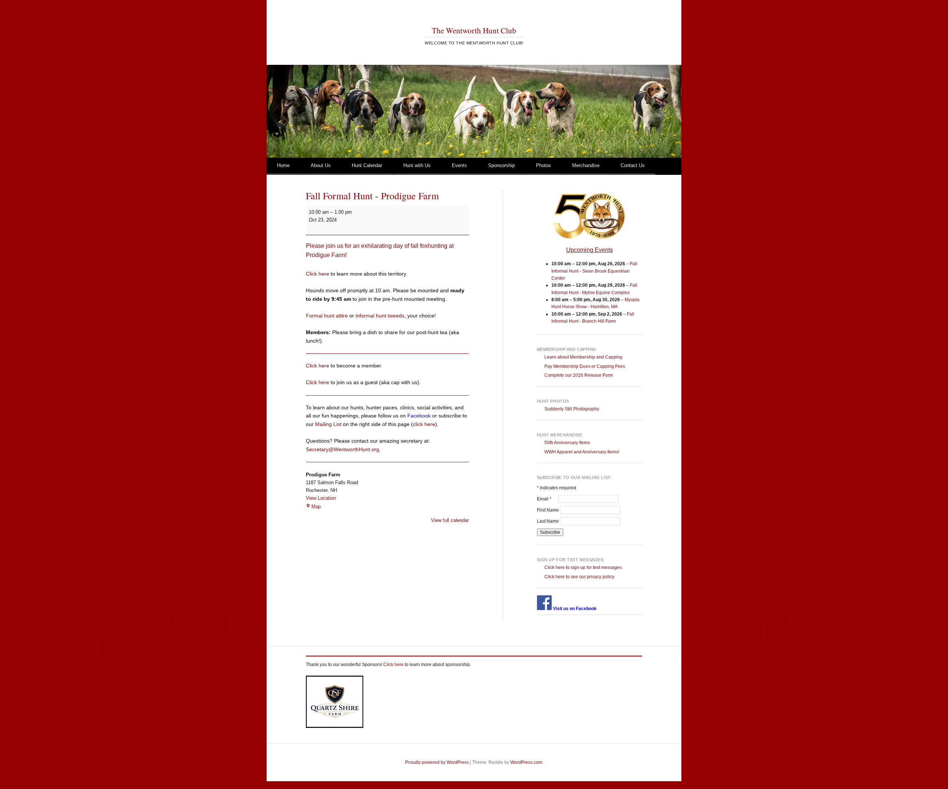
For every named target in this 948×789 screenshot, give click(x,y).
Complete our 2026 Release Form (578, 375)
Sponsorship (501, 165)
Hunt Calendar (367, 165)
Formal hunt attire (327, 316)
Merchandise (586, 165)
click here (424, 424)
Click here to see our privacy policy (579, 576)
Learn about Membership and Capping (583, 357)
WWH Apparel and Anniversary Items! (581, 452)
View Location (321, 498)
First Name (548, 510)
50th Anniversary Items (567, 442)
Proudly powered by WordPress (437, 762)
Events (459, 165)
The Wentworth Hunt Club (474, 30)
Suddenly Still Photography (571, 409)
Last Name (548, 521)
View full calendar (450, 520)
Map (316, 506)
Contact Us (633, 165)
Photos (543, 165)
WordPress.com (526, 762)
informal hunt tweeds (380, 316)
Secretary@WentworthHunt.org (342, 449)
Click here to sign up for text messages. (583, 567)
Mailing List (328, 424)
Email (547, 499)
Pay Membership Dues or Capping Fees (584, 366)
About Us (321, 165)
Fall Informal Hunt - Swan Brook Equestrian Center (594, 271)
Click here (317, 274)
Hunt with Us (417, 165)
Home (283, 165)
